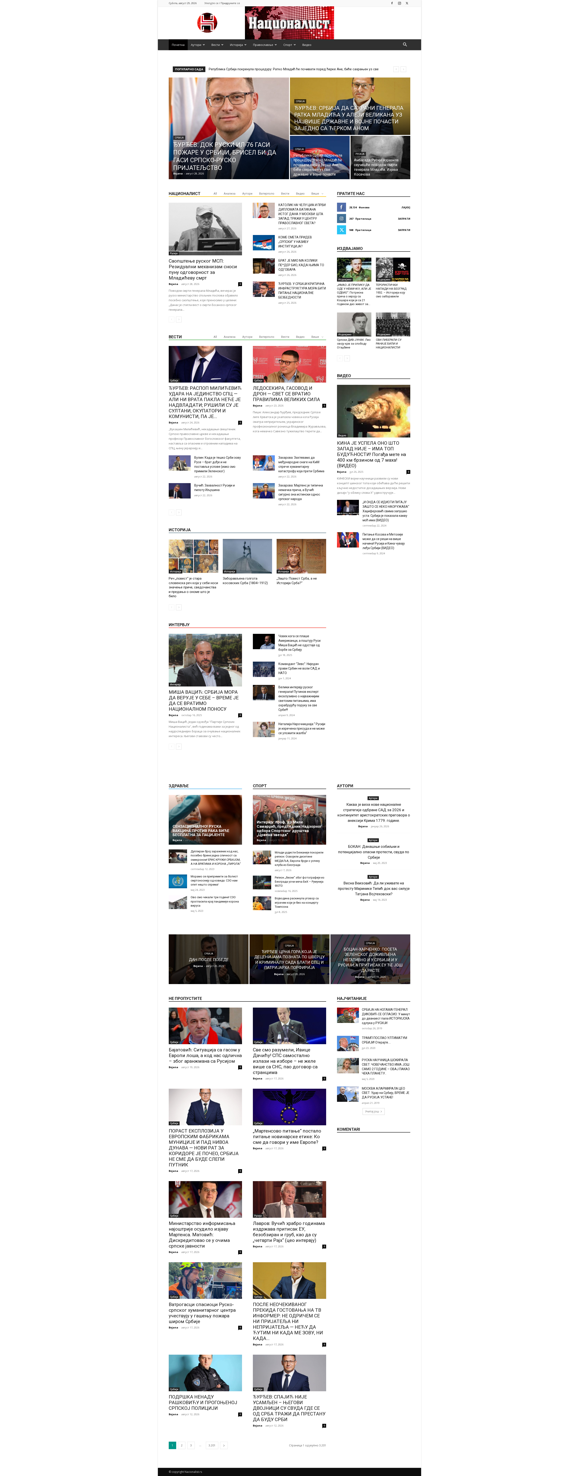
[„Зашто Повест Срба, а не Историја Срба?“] (301, 556)
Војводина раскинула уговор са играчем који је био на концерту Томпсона (297, 902)
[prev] (396, 69)
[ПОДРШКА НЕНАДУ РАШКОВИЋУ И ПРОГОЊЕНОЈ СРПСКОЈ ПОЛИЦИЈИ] (205, 1373)
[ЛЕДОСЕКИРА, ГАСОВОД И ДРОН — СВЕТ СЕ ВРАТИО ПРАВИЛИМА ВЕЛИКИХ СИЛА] (289, 364)
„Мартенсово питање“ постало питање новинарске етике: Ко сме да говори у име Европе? (287, 1136)
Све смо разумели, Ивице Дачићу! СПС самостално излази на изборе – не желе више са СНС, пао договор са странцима (285, 1061)
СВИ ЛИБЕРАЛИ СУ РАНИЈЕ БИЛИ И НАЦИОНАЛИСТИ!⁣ (388, 343)
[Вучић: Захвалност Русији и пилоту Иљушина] (180, 490)
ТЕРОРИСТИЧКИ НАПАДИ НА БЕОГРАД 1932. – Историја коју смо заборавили (391, 290)
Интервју (175, 684)
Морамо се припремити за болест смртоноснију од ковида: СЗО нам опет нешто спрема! (214, 880)
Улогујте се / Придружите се (222, 3)
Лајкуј (405, 207)
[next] (403, 69)
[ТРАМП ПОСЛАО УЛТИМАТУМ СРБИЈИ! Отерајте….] (348, 1043)
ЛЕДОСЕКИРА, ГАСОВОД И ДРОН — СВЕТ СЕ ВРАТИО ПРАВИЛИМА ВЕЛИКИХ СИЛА (286, 393)
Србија (179, 137)
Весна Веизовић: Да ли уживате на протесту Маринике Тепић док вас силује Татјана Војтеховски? (374, 888)
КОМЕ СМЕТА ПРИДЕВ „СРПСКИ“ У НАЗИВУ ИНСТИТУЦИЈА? (295, 241)
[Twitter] (406, 3)
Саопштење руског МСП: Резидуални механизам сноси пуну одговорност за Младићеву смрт (203, 269)
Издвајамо (344, 279)
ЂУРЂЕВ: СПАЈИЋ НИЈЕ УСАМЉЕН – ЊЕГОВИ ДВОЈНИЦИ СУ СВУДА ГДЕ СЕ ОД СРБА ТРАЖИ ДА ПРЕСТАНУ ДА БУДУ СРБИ (289, 1408)
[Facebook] (392, 3)
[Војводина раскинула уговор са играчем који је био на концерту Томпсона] (262, 903)
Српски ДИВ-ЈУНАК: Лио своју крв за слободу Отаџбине (354, 343)
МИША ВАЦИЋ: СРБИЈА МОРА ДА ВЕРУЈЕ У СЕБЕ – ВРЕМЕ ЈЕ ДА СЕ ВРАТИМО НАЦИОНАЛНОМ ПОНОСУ (204, 700)
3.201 (212, 1445)
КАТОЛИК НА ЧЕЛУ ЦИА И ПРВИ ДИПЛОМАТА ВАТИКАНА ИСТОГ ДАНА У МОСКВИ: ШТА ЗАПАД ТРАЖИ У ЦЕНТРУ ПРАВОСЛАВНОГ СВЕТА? (302, 214)
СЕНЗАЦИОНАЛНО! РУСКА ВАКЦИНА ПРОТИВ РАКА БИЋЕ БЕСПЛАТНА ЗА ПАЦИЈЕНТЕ (201, 830)
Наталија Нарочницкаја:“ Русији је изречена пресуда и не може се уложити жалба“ (301, 728)
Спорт (287, 45)
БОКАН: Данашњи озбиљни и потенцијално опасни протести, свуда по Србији (373, 852)
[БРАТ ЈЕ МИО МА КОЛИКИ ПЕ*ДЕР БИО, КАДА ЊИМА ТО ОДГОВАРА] (264, 266)
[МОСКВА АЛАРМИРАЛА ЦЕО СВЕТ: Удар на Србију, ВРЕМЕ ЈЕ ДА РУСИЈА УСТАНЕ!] (348, 1094)
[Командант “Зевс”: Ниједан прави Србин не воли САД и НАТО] (264, 669)
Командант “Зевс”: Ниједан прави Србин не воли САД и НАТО (299, 668)
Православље (263, 45)
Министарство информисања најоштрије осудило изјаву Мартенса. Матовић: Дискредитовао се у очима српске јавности (202, 1235)
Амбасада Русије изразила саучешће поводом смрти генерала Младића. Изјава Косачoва (279, 69)
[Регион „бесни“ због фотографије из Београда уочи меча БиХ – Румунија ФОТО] (262, 882)
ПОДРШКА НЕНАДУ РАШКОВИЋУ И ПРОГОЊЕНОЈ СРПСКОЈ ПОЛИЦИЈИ (203, 1402)
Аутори (196, 45)
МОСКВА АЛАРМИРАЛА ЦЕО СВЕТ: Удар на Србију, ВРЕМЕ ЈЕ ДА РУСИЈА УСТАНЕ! (385, 1093)
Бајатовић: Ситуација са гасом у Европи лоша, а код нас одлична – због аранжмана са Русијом (205, 1055)
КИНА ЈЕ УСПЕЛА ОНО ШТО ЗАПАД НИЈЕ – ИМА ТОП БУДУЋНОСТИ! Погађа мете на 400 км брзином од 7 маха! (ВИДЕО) (371, 454)
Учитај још (372, 1111)
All (215, 193)
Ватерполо (266, 193)
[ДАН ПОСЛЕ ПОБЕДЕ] (209, 959)
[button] (404, 45)
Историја (236, 45)
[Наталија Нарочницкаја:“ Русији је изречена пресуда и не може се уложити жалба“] (264, 729)
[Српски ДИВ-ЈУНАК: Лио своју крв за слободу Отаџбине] (354, 324)
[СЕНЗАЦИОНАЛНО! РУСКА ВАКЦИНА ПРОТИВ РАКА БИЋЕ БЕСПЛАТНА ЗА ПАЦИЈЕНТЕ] (205, 820)
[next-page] (179, 319)
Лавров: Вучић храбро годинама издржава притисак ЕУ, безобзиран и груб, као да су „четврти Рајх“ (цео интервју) (289, 1232)
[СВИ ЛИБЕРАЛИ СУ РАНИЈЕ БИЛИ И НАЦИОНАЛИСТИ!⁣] (393, 324)
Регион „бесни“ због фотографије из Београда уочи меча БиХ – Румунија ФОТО (299, 881)
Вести (215, 45)
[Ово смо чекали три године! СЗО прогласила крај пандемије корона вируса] (178, 902)
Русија (360, 154)
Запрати (404, 218)
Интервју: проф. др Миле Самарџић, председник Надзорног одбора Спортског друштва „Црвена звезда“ (289, 828)
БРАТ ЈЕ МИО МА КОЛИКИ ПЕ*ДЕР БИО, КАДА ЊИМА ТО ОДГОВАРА (301, 265)
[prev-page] (171, 319)
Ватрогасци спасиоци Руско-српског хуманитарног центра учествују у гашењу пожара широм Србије (202, 1313)
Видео (306, 45)
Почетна (178, 45)
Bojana (173, 284)
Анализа (229, 193)
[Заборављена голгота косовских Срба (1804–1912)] (247, 556)
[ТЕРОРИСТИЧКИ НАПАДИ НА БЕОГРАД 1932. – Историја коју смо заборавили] (393, 270)
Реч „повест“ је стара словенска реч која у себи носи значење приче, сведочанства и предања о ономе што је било (193, 587)
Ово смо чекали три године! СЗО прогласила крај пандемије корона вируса (215, 901)
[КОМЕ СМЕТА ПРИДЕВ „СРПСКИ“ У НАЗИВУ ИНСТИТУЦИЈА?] (264, 242)
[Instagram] (399, 3)
